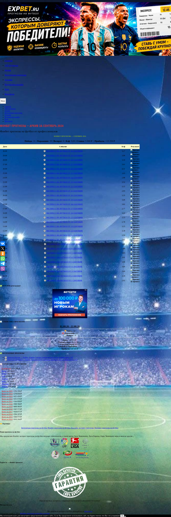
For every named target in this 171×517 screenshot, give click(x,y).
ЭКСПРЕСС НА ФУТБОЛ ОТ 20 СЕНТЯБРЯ (64, 195)
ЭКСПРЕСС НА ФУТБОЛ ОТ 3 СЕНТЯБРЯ (64, 271)
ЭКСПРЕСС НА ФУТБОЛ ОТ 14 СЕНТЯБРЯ (64, 222)
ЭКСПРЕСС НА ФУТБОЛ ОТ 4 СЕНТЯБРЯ (64, 267)
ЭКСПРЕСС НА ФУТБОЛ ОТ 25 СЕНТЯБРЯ (64, 173)
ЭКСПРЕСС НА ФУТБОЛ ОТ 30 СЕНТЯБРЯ (64, 151)
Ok (122, 516)
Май (3, 376)
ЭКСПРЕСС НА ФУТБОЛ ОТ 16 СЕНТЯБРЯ (64, 213)
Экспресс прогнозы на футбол (106, 428)
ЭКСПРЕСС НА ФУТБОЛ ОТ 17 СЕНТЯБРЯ (64, 209)
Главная (8, 60)
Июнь (4, 374)
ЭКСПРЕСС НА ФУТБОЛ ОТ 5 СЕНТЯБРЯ (64, 262)
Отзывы (8, 79)
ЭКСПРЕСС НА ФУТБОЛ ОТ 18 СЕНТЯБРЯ (64, 204)
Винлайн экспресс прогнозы (82, 428)
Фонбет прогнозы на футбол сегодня (34, 513)
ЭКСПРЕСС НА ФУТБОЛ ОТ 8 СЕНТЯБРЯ (64, 249)
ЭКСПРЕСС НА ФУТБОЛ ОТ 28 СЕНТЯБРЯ (64, 160)
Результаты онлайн (14, 84)
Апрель (5, 379)
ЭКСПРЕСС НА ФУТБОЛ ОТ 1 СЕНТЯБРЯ (64, 280)
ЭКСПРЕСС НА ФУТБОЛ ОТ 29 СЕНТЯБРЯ (64, 156)
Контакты (9, 94)
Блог (7, 89)
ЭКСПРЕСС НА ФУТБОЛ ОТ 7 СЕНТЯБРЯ (64, 253)
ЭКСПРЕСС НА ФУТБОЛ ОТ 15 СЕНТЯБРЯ (64, 218)
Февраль (5, 384)
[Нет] (125, 516)
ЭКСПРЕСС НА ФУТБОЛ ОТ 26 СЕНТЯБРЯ (64, 169)
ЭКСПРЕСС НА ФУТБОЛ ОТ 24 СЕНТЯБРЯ (64, 178)
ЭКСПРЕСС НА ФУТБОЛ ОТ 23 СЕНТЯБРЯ (64, 182)
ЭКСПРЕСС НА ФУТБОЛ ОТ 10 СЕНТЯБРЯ (64, 240)
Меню (3, 101)
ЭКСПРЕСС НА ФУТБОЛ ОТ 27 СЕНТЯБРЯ (64, 164)
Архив (8, 70)
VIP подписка (11, 65)
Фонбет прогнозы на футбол (59, 428)
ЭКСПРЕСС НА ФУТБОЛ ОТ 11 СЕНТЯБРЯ (64, 235)
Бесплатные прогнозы (15, 75)
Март (4, 381)
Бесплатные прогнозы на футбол (34, 428)
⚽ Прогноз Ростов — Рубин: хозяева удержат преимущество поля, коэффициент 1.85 (39, 357)
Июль (4, 371)
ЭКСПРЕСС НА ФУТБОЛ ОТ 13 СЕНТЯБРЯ (64, 226)
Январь (5, 387)
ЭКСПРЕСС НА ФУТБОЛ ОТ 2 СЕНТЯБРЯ (64, 276)
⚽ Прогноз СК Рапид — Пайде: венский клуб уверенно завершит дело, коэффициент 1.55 (41, 360)
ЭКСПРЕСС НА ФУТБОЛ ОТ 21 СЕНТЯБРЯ (64, 191)
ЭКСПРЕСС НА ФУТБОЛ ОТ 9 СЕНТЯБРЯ (64, 244)
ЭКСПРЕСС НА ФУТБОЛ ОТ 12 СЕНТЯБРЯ (64, 231)
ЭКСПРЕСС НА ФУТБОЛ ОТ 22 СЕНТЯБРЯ (64, 187)
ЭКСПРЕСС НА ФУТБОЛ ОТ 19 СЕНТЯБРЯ (64, 200)
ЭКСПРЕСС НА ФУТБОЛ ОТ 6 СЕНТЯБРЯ (64, 257)
